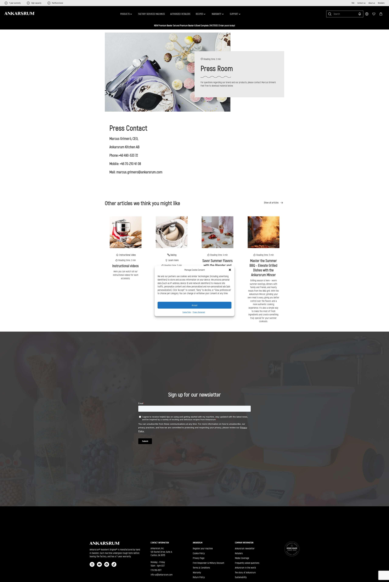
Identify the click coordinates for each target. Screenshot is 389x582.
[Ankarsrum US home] (20, 13)
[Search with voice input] (359, 14)
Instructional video (127, 254)
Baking (173, 254)
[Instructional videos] (125, 231)
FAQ (353, 3)
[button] (380, 13)
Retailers (381, 3)
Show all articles (271, 202)
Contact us (361, 3)
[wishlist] (373, 13)
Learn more (173, 260)
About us (371, 3)
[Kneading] (172, 231)
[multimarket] (366, 13)
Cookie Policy (186, 312)
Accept (194, 305)
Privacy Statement (199, 312)
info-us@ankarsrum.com (161, 574)
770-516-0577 (156, 570)
